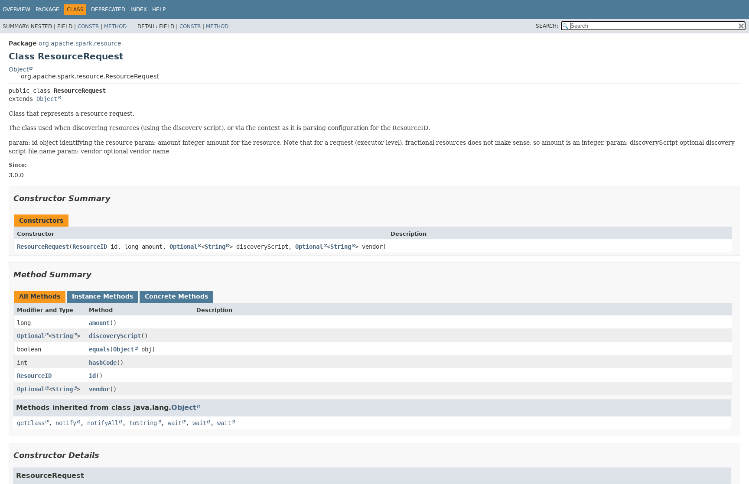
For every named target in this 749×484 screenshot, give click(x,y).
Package (47, 9)
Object (19, 69)
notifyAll (102, 422)
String (215, 246)
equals (99, 349)
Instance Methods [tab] (102, 296)
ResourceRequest (43, 246)
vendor (99, 389)
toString (143, 422)
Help (159, 9)
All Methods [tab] (39, 296)
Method (115, 26)
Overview (16, 9)
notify (65, 422)
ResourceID (89, 246)
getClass (31, 422)
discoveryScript (115, 335)
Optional (183, 246)
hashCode (103, 362)
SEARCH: (547, 26)
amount (99, 322)
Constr (88, 26)
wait (175, 422)
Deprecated (108, 9)
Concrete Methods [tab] (176, 296)
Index (138, 9)
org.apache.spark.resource (80, 43)
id (92, 375)
